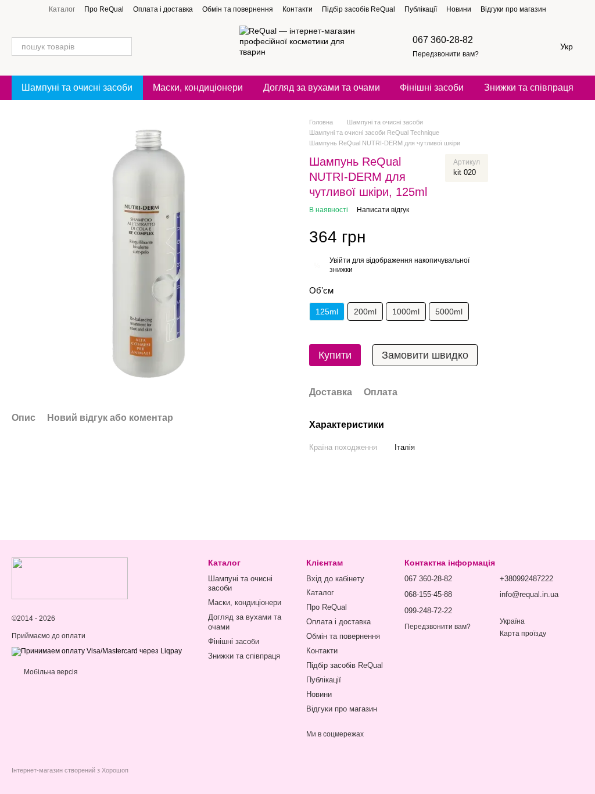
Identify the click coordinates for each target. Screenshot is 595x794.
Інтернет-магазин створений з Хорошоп (70, 770)
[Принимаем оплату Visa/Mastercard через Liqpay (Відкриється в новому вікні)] (97, 651)
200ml (365, 311)
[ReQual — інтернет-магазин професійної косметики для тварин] (70, 578)
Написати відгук (383, 210)
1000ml (406, 311)
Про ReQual (104, 9)
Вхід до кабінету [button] (335, 578)
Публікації (420, 9)
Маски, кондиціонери (198, 87)
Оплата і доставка (163, 9)
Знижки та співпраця (529, 87)
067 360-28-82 (443, 40)
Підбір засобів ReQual (358, 9)
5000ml (449, 311)
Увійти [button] (339, 260)
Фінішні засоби (432, 87)
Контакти (297, 9)
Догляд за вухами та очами (321, 87)
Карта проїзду (523, 634)
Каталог (62, 9)
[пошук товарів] (122, 46)
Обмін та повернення (237, 9)
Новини (458, 9)
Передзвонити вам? (446, 54)
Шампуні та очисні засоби (76, 87)
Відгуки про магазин (513, 9)
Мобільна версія (50, 672)
